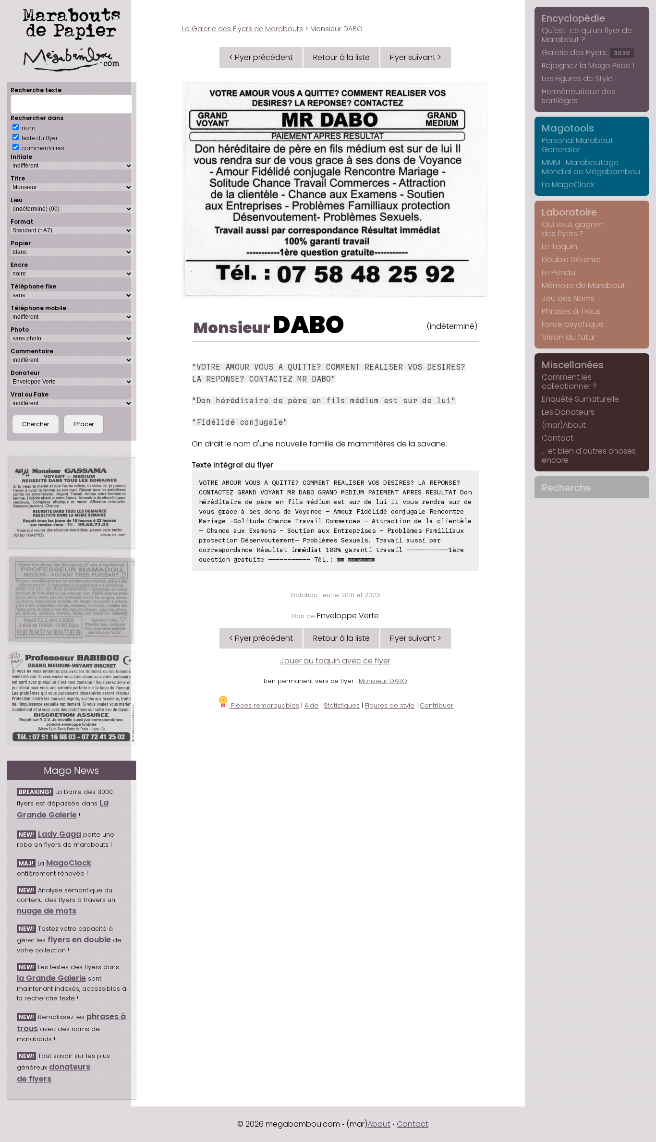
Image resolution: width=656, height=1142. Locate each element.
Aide (311, 705)
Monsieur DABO (383, 680)
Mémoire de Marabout (583, 285)
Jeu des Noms (568, 298)
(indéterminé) (451, 326)
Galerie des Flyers (586, 52)
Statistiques (342, 705)
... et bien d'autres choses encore (589, 455)
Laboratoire (569, 212)
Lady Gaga (59, 834)
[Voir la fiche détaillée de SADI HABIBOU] (71, 698)
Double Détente (571, 259)
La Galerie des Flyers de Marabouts (242, 29)
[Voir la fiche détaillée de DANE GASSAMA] (71, 503)
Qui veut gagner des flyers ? (572, 229)
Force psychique (573, 324)
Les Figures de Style (577, 78)
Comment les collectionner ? (569, 382)
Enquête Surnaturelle (580, 399)
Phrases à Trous (571, 311)
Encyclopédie (573, 18)
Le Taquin (559, 246)
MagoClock (68, 862)
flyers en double (79, 939)
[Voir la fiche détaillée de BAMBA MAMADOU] (71, 600)
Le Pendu (558, 272)
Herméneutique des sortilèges (578, 96)
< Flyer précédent (261, 57)
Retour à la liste (341, 57)
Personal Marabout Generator (577, 145)
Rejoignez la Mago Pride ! (588, 65)
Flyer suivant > (415, 57)
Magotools (568, 128)
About (378, 1124)
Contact (557, 438)
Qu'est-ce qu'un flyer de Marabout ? (587, 35)
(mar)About (564, 425)
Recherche (566, 487)
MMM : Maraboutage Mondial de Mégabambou (591, 167)
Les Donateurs (568, 412)
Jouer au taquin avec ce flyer (335, 660)
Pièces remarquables (264, 705)
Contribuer (436, 705)
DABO (308, 325)
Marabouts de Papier (72, 22)
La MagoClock (568, 184)
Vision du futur (568, 337)
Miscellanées (573, 365)
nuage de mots (46, 910)
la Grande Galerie (51, 978)
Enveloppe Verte (348, 615)
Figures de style (389, 705)
